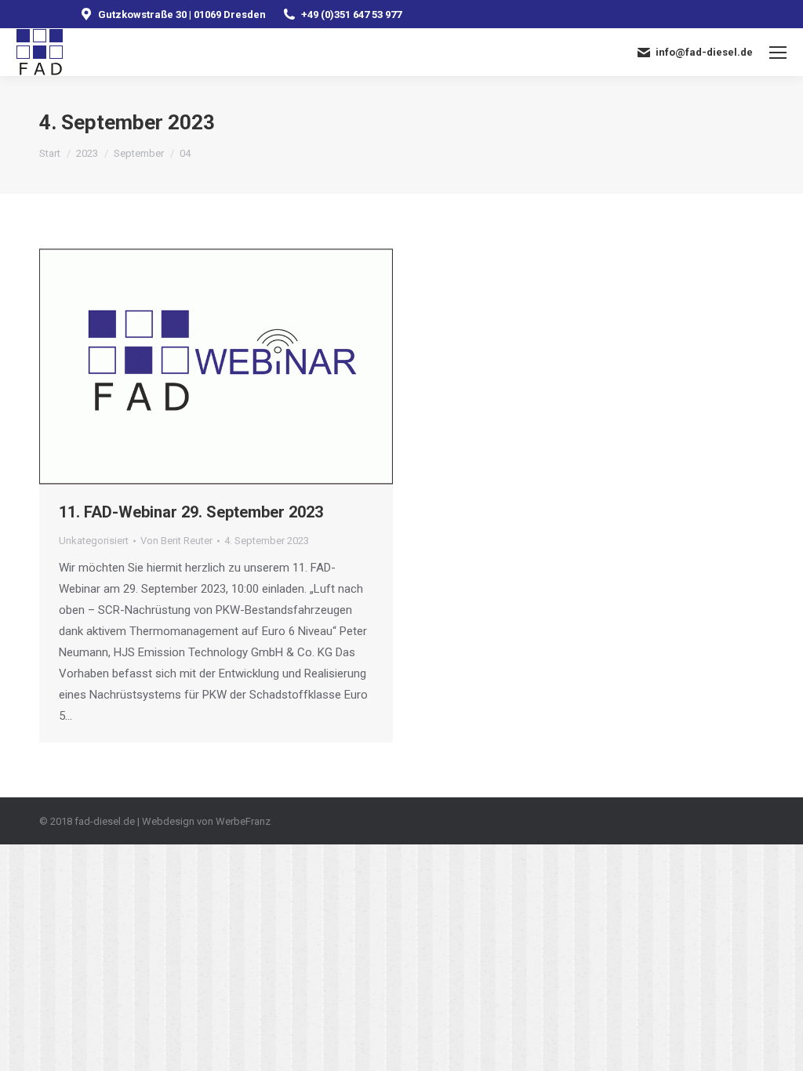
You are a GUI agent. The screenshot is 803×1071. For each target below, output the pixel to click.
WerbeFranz (243, 821)
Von (176, 540)
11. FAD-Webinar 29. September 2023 (191, 512)
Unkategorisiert (94, 540)
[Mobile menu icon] (777, 52)
